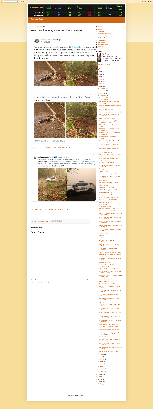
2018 (99, 376)
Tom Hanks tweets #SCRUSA (107, 211)
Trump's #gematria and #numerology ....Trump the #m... (109, 317)
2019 (99, 374)
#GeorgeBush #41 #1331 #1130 (108, 324)
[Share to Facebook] (58, 221)
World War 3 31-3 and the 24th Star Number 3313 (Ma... (109, 129)
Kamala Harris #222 (105, 262)
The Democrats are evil (106, 152)
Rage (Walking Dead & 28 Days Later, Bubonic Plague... (110, 205)
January (102, 371)
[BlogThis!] (54, 221)
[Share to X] (56, 221)
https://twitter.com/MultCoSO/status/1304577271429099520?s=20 (50, 148)
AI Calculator (101, 42)
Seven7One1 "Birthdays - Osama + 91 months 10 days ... (110, 272)
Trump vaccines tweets (105, 195)
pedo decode (103, 180)
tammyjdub (101, 31)
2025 (99, 74)
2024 (99, 76)
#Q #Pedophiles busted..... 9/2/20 (108, 326)
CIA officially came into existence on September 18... (109, 102)
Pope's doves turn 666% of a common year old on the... (110, 313)
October (102, 93)
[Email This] (53, 221)
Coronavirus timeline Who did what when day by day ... (109, 149)
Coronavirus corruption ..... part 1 (108, 182)
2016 (99, 381)
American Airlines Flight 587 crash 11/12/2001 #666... (109, 265)
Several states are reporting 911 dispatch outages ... (108, 121)
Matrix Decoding (102, 36)
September (103, 95)
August (102, 354)
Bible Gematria (102, 46)
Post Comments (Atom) (44, 283)
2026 (99, 71)
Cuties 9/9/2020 (103, 233)
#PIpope (101, 235)
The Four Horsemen (105, 337)
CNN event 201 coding (105, 281)
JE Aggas (107, 54)
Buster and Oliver (104, 202)
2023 (99, 79)
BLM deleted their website (106, 162)
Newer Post (34, 280)
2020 (99, 86)
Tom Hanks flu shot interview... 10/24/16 (110, 112)
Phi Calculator (102, 40)
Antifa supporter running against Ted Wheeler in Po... (109, 333)
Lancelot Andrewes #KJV (106, 109)
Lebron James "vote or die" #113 (108, 351)
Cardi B (101, 302)
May (101, 361)
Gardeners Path (102, 38)
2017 (99, 379)
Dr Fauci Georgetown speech (107, 118)
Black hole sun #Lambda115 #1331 (109, 197)
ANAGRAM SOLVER (103, 44)
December (103, 88)
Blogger (84, 395)
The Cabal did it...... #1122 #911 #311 (109, 268)
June (101, 359)
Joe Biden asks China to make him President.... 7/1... (109, 298)
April (101, 364)
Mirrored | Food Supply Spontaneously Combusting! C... (110, 340)
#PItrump (101, 238)
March (101, 366)
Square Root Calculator (104, 34)
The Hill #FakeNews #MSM (107, 284)
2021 (99, 84)
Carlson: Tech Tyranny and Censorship (110, 174)
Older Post (87, 280)
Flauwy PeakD (102, 29)
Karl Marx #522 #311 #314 (106, 192)
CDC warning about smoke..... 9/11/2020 (110, 252)
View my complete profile (103, 64)
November (103, 91)
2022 (99, 81)
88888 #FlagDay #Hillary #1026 (108, 190)
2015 (99, 384)
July (101, 356)
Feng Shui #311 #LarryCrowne (108, 199)
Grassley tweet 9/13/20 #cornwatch (109, 208)
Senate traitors (103, 171)
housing (101, 169)
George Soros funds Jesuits (107, 279)
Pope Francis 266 (104, 185)
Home (60, 280)
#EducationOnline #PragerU (107, 187)
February (102, 369)
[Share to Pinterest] (60, 221)
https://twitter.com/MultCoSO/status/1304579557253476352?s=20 (50, 209)
